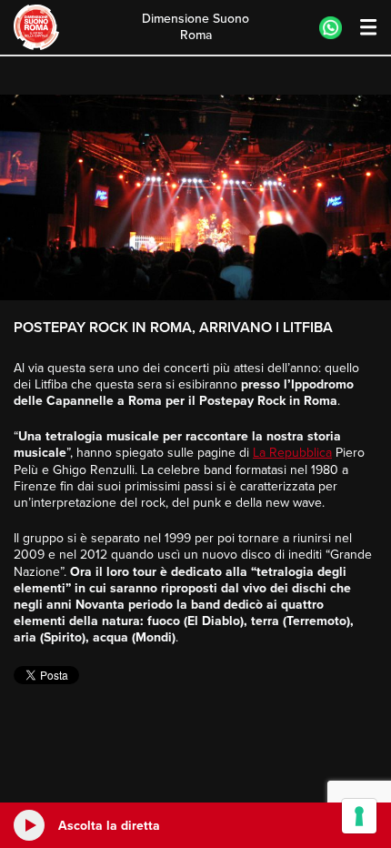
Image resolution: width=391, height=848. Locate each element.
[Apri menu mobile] (359, 27)
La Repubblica (292, 452)
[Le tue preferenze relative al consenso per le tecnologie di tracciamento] (359, 816)
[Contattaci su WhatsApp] (330, 27)
